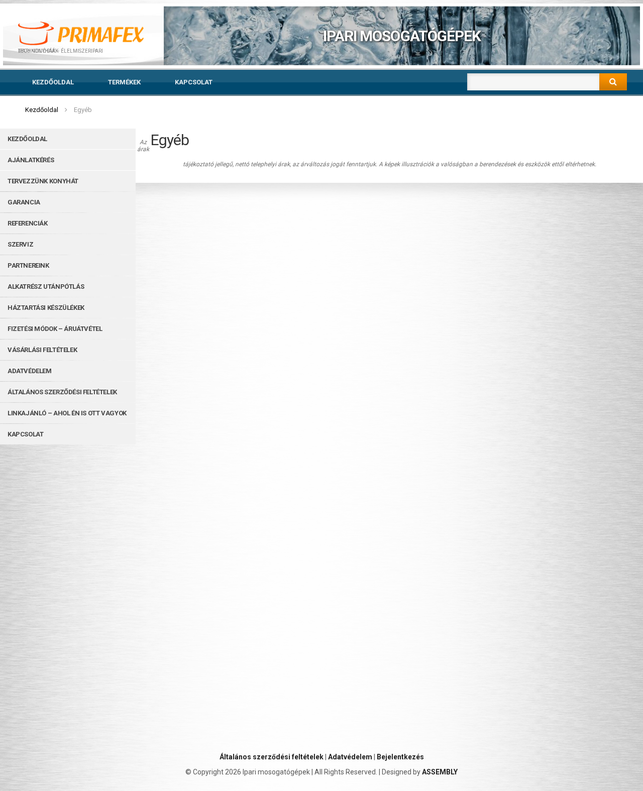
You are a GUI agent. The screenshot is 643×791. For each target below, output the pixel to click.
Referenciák (28, 223)
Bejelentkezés (400, 757)
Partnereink (28, 265)
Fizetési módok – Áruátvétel (55, 328)
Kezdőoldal (53, 82)
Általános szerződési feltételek (62, 392)
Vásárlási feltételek (42, 350)
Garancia (24, 202)
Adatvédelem (30, 371)
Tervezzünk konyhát (43, 181)
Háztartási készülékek (46, 307)
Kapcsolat (193, 82)
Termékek (124, 82)
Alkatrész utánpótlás (46, 286)
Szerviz (20, 244)
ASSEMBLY (440, 772)
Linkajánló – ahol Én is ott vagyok (67, 413)
